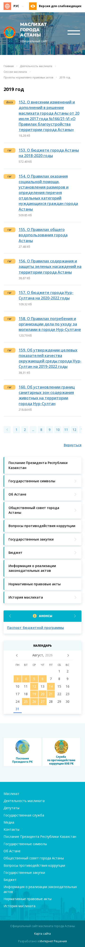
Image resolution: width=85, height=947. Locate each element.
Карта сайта (42, 934)
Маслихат (11, 793)
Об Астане (12, 851)
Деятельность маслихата (36, 66)
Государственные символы (25, 844)
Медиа (9, 822)
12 (74, 429)
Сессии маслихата (15, 71)
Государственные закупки (24, 872)
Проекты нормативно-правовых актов (28, 77)
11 (66, 429)
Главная (9, 66)
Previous (10, 616)
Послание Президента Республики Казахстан (40, 836)
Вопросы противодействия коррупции (34, 865)
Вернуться (72, 445)
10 (58, 429)
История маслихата (19, 906)
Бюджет (10, 879)
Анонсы (45, 616)
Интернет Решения (53, 941)
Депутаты (11, 808)
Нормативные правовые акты (27, 899)
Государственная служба (24, 815)
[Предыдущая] (7, 429)
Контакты (11, 829)
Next (75, 616)
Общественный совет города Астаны (34, 858)
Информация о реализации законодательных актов (40, 889)
